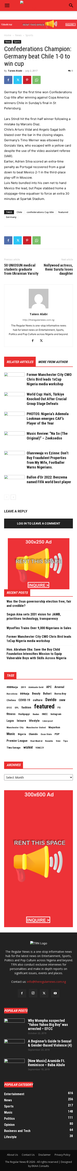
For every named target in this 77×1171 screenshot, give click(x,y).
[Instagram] (33, 993)
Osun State (46, 734)
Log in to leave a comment (38, 523)
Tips (65, 741)
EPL (17, 707)
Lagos (10, 720)
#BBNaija (12, 687)
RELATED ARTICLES (20, 362)
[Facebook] (8, 80)
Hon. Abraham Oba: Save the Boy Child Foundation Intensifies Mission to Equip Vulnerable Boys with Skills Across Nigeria (36, 654)
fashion (26, 707)
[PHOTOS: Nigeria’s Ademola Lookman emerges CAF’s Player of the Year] (14, 419)
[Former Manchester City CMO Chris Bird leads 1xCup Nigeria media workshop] (14, 379)
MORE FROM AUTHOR (53, 362)
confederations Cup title (40, 212)
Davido (50, 700)
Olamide (33, 734)
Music (11, 734)
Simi (58, 741)
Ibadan (36, 714)
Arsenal (59, 687)
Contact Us (28, 1154)
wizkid (28, 747)
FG (59, 707)
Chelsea (11, 700)
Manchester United (36, 727)
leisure (21, 721)
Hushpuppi (24, 714)
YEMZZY (40, 747)
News (18, 35)
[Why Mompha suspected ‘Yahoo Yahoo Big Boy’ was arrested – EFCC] (14, 1026)
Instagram (56, 714)
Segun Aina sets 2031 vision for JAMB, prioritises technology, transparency (34, 616)
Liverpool (48, 720)
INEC (45, 714)
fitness (11, 714)
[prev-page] (6, 497)
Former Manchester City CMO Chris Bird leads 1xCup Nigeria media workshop (49, 379)
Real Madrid (36, 741)
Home (7, 35)
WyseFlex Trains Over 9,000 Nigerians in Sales (39, 628)
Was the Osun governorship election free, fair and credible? (39, 604)
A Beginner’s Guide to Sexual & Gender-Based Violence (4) (50, 1043)
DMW (62, 700)
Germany (11, 217)
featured (63, 212)
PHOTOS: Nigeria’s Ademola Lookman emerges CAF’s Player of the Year (48, 418)
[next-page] (13, 497)
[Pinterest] (27, 80)
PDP (57, 734)
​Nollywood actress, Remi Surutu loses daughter (58, 269)
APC (49, 687)
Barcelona (12, 693)
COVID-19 (24, 700)
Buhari (47, 693)
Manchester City (15, 727)
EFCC (9, 707)
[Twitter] (18, 80)
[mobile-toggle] (7, 5)
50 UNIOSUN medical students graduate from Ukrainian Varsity (21, 269)
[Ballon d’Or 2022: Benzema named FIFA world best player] (14, 482)
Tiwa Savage (14, 747)
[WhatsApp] (36, 80)
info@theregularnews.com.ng (46, 982)
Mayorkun (54, 727)
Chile (19, 212)
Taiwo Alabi (15, 70)
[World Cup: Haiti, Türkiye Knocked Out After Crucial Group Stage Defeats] (14, 399)
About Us (12, 1154)
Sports (29, 35)
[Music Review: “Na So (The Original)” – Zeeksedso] (14, 438)
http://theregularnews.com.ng (38, 319)
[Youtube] (55, 993)
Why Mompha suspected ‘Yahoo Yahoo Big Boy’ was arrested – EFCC (48, 1024)
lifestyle (34, 721)
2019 (23, 687)
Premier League (17, 741)
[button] (71, 5)
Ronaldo (49, 741)
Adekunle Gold (36, 687)
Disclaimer (44, 1154)
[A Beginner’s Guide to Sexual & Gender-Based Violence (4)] (14, 1046)
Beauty (36, 693)
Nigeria (22, 734)
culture (38, 700)
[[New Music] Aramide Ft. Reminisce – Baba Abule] (14, 1066)
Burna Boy (60, 693)
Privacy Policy (62, 1154)
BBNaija (24, 693)
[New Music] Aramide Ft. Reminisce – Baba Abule (46, 1063)
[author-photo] (38, 308)
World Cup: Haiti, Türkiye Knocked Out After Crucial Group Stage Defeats (47, 399)
